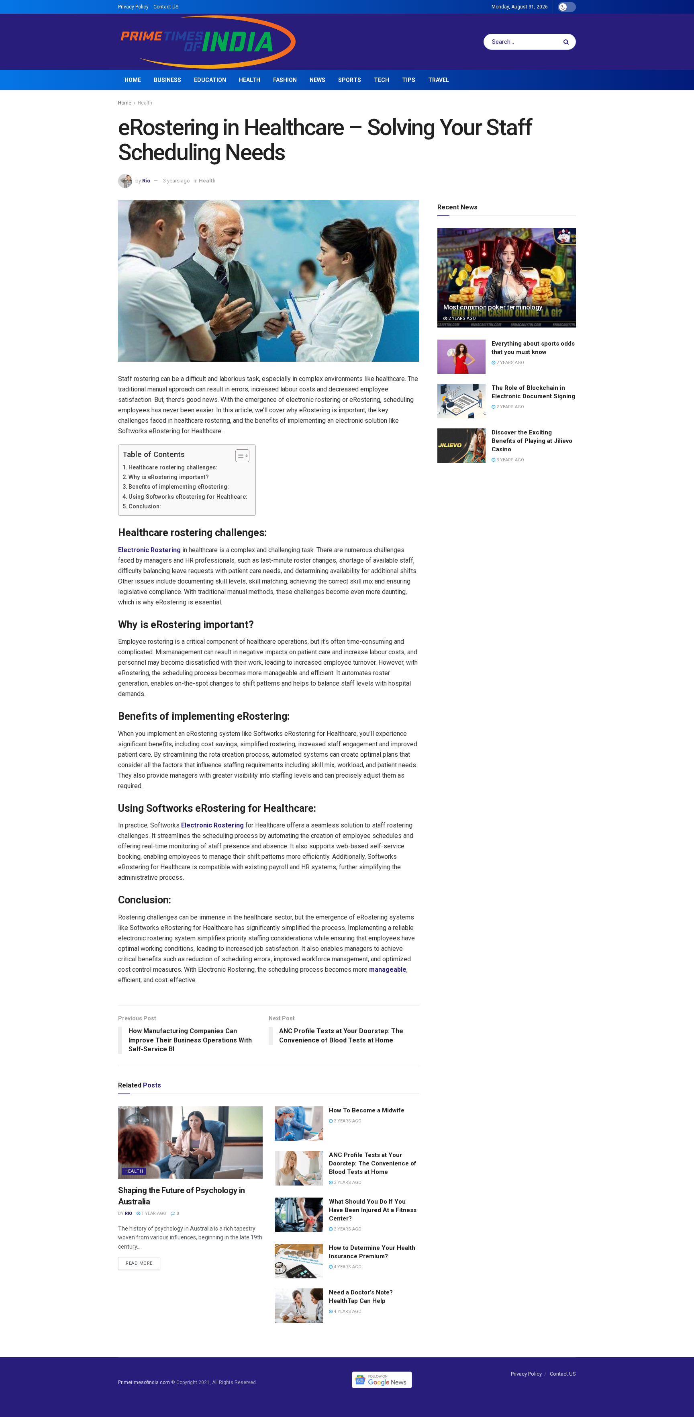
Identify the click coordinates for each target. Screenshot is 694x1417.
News (317, 80)
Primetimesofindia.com (144, 1382)
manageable (387, 969)
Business (167, 80)
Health (249, 80)
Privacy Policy (133, 7)
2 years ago (461, 318)
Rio (146, 181)
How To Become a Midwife (366, 1110)
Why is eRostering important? (169, 477)
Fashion (285, 80)
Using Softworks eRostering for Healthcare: (188, 496)
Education (210, 80)
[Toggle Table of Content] (238, 456)
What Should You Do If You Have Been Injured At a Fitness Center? (372, 1210)
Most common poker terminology (492, 307)
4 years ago (347, 1267)
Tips (408, 80)
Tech (381, 80)
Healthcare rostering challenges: (173, 467)
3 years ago (176, 181)
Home (133, 80)
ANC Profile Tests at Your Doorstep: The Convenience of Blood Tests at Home (372, 1163)
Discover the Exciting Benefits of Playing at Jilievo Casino (532, 441)
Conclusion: (145, 506)
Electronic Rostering (149, 550)
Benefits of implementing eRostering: (179, 486)
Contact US (165, 7)
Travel (438, 80)
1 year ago (153, 1213)
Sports (349, 80)
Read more (139, 1263)
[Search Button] (567, 42)
